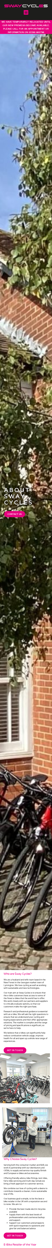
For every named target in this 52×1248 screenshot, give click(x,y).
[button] (26, 12)
